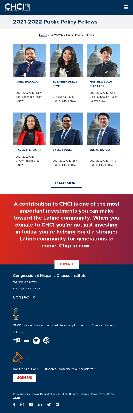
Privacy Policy (98, 394)
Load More (66, 183)
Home (43, 35)
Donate (67, 264)
